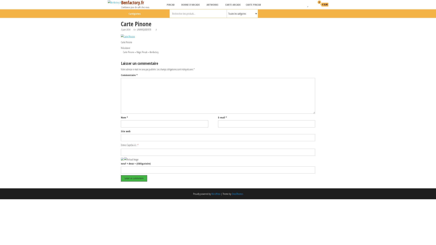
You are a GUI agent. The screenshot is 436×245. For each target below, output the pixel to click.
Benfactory (309, 13)
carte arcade (233, 4)
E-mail (222, 117)
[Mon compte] (312, 4)
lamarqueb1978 (144, 29)
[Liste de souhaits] (308, 4)
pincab (171, 4)
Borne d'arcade (190, 4)
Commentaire (129, 75)
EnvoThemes (237, 193)
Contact (315, 13)
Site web (125, 131)
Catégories (135, 13)
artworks (212, 4)
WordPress (215, 193)
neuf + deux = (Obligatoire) (136, 163)
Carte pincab (253, 4)
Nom (124, 117)
